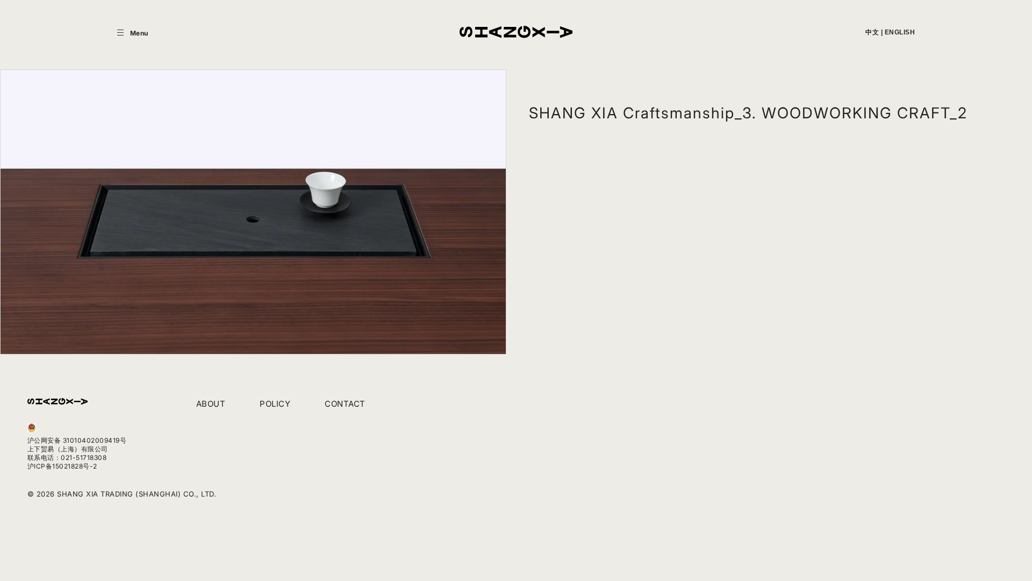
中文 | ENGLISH (890, 32)
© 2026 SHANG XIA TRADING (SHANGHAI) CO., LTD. (122, 494)
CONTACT (345, 404)
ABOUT (211, 404)
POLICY (275, 404)
